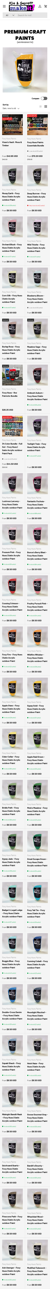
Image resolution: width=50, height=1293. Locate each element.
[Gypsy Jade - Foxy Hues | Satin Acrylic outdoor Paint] (12, 841)
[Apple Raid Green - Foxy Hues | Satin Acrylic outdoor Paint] (37, 739)
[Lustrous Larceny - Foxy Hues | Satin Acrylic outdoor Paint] (12, 483)
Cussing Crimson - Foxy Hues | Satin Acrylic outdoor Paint (12, 606)
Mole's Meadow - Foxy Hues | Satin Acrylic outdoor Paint (37, 811)
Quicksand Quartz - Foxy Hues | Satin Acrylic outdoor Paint (12, 1168)
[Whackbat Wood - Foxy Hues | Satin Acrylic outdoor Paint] (37, 1199)
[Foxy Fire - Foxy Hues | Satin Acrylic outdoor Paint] (12, 637)
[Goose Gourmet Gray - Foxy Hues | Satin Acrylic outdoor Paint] (37, 1096)
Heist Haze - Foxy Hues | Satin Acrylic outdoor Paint (36, 1066)
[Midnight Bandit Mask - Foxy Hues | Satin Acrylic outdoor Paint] (12, 1096)
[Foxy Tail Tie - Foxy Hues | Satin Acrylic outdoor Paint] (37, 892)
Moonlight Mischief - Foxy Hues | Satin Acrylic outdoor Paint (37, 1015)
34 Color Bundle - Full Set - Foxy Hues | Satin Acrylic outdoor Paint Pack (12, 448)
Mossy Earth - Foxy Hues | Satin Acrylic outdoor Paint (11, 196)
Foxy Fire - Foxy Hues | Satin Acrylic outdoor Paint (12, 657)
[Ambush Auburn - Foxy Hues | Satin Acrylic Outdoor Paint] (37, 375)
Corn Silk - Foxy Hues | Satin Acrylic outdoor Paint (12, 298)
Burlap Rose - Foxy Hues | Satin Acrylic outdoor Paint (11, 349)
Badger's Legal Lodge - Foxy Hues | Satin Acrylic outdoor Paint (12, 913)
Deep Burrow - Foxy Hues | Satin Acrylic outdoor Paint (36, 196)
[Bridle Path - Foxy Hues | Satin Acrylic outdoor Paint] (12, 790)
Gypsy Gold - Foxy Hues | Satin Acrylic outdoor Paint (36, 708)
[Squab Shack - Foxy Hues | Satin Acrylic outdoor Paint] (12, 1045)
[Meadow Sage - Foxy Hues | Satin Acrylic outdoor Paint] (37, 329)
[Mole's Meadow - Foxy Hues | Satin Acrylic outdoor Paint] (37, 790)
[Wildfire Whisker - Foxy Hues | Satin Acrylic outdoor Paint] (37, 637)
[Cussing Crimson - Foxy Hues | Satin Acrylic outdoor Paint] (12, 585)
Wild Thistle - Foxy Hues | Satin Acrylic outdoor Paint (36, 247)
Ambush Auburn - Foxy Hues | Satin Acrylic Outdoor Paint (37, 395)
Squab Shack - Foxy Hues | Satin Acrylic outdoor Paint (11, 1066)
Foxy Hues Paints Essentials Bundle (35, 144)
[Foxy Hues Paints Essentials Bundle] (37, 124)
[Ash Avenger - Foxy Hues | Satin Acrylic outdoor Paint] (12, 1250)
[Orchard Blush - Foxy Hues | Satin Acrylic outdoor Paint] (12, 226)
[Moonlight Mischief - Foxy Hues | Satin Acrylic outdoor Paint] (37, 994)
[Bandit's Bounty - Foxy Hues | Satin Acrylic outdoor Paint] (37, 1148)
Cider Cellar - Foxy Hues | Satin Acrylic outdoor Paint (11, 759)
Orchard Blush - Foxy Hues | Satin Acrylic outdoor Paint (12, 247)
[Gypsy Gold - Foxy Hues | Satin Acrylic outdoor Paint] (37, 688)
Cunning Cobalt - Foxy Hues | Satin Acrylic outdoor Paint (37, 964)
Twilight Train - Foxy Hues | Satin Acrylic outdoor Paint (36, 447)
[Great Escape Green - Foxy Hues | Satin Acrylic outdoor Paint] (37, 841)
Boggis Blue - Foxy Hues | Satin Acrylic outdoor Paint (11, 964)
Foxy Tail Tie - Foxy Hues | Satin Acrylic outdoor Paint (36, 913)
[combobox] (25, 15)
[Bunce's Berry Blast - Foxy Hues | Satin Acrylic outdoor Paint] (37, 534)
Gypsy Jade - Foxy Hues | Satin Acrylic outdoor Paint (11, 862)
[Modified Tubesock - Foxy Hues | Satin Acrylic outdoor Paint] (37, 1250)
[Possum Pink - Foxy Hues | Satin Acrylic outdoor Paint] (12, 534)
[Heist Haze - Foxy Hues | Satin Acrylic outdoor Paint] (37, 1045)
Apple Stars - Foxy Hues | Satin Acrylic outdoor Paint (11, 708)
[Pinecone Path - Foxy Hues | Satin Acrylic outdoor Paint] (12, 1199)
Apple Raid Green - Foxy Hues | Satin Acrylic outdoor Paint (37, 759)
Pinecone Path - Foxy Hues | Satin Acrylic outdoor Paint (12, 1219)
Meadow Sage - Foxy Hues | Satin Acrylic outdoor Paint (37, 349)
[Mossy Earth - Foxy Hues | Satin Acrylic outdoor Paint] (12, 175)
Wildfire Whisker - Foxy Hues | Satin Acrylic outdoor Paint (37, 657)
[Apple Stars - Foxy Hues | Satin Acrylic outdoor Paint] (12, 688)
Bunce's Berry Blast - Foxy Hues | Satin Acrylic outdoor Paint (37, 555)
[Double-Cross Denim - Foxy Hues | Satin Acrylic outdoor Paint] (12, 994)
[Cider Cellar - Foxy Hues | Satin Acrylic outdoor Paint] (12, 739)
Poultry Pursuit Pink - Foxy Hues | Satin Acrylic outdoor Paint (37, 606)
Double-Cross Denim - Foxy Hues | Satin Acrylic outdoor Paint (12, 1015)
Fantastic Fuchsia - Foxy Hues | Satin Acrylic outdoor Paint (37, 504)
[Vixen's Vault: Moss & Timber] (12, 124)
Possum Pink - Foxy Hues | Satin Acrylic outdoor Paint (11, 555)
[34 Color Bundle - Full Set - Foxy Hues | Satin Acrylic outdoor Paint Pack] (12, 426)
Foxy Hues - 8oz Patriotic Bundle (9, 394)
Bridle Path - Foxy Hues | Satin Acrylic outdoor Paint (11, 810)
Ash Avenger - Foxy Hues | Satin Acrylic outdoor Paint (11, 1270)
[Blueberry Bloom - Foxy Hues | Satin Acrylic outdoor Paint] (37, 278)
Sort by (6, 105)
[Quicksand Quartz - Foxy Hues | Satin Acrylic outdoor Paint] (12, 1148)
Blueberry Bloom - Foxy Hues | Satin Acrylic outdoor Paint (37, 298)
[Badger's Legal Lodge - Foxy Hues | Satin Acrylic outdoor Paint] (12, 892)
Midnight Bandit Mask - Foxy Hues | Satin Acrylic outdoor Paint (12, 1117)
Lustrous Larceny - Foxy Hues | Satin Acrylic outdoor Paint (12, 504)
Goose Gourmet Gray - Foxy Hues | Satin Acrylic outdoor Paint (37, 1117)
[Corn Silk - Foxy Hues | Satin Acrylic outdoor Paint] (12, 278)
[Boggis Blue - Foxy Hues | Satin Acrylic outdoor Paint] (12, 943)
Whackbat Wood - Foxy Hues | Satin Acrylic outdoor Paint (37, 1219)
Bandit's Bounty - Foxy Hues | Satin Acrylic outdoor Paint (37, 1168)
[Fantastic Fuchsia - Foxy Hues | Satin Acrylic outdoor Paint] (37, 483)
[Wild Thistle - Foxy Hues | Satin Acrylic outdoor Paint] (37, 226)
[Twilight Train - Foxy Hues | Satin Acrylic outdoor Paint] (37, 426)
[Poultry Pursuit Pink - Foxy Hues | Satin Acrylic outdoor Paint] (37, 585)
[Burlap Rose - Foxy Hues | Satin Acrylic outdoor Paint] (12, 329)
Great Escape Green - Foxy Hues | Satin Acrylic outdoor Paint (37, 862)
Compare (35, 98)
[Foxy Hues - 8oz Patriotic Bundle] (12, 375)
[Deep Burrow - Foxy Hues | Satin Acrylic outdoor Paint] (37, 175)
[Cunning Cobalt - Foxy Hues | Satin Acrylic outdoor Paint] (37, 943)
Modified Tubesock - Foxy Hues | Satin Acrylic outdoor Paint (37, 1270)
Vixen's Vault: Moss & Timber (12, 144)
